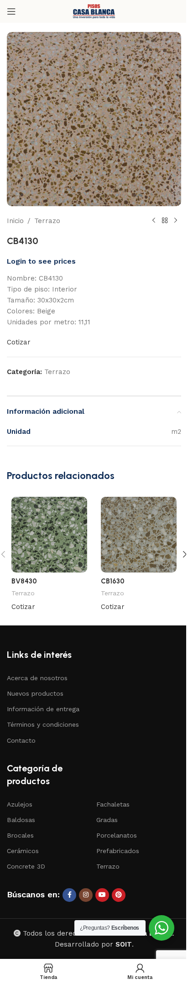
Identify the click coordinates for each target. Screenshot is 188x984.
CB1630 (113, 581)
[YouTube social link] (102, 895)
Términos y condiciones (43, 724)
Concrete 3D (26, 866)
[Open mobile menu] (11, 11)
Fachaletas (113, 804)
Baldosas (21, 819)
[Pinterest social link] (118, 895)
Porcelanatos (116, 835)
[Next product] (175, 220)
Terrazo (47, 221)
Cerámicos (23, 850)
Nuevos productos (35, 693)
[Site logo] (94, 11)
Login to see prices (41, 261)
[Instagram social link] (86, 895)
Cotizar (19, 342)
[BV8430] (49, 535)
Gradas (107, 819)
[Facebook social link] (69, 895)
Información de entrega (43, 709)
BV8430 (24, 581)
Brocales (20, 835)
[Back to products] (164, 220)
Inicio (15, 221)
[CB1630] (139, 535)
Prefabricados (117, 850)
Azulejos (19, 804)
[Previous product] (153, 220)
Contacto (21, 740)
